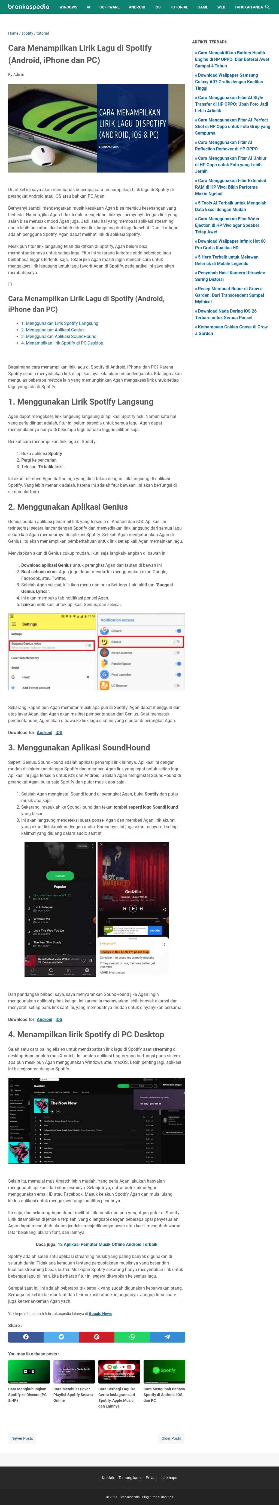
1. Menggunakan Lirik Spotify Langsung (59, 323)
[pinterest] (96, 1337)
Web (221, 7)
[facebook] (26, 1337)
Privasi (151, 1478)
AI (88, 7)
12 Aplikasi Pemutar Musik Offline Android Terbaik (107, 1244)
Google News (100, 1313)
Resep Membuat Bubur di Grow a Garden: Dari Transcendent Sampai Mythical (229, 295)
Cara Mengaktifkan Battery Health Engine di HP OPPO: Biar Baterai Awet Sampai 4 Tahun (232, 59)
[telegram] (167, 1337)
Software (109, 7)
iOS (157, 7)
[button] (10, 284)
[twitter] (61, 1337)
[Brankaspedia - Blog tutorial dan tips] (28, 7)
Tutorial (179, 7)
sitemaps (169, 1478)
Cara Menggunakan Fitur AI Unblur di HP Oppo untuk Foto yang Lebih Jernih (230, 165)
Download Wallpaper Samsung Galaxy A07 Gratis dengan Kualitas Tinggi (229, 82)
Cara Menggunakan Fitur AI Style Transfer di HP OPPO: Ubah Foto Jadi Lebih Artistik (231, 104)
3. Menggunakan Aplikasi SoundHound (58, 336)
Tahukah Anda (249, 7)
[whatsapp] (132, 1337)
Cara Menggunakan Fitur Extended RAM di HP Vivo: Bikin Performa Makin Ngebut (230, 187)
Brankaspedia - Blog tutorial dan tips (146, 1497)
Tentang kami (130, 1478)
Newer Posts (22, 1438)
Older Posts (171, 1438)
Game (203, 7)
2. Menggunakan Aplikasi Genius (52, 330)
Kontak (108, 1478)
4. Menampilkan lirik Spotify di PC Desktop (62, 343)
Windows (68, 7)
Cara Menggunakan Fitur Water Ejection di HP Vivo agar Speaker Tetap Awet (227, 225)
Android (137, 7)
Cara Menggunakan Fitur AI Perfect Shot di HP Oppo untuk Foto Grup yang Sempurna (232, 126)
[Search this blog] (267, 7)
